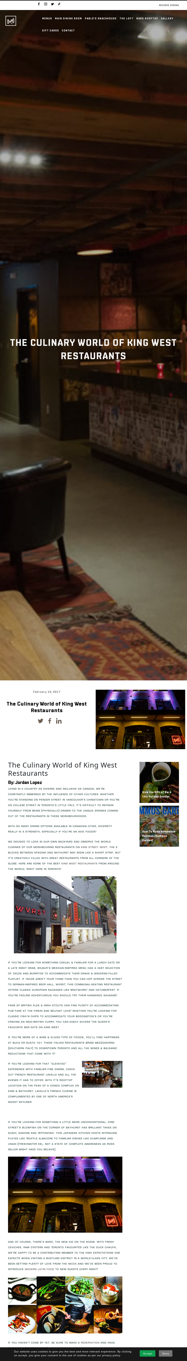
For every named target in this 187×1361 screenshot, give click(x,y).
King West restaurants (79, 863)
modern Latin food (39, 1269)
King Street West (94, 847)
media (72, 1263)
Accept (147, 1353)
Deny (165, 1353)
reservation (90, 1342)
